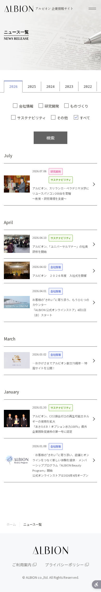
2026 (13, 86)
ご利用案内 (22, 564)
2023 (69, 86)
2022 (88, 86)
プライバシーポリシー (64, 564)
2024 (50, 86)
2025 (32, 86)
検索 (50, 138)
